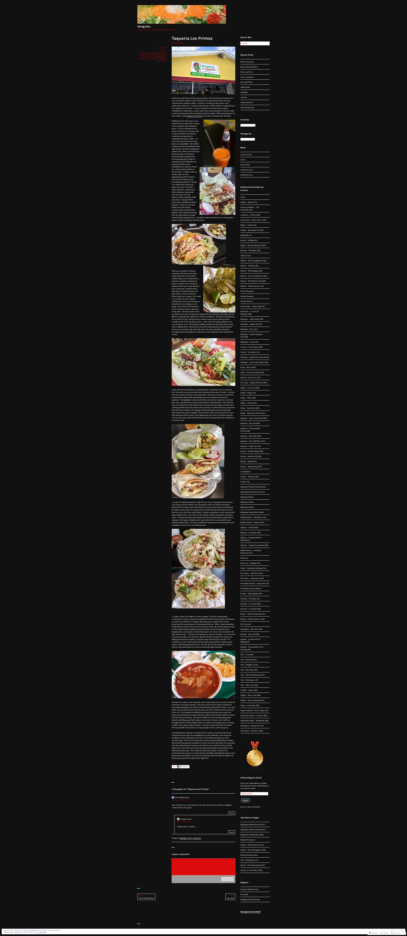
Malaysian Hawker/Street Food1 (252, 492)
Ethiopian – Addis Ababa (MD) (251, 319)
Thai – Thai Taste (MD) (249, 685)
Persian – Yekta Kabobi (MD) (251, 593)
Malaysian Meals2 (247, 502)
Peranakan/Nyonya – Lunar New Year (254, 583)
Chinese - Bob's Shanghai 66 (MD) (253, 850)
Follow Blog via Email (251, 778)
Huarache (148, 55)
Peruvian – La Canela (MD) (250, 604)
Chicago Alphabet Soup (249, 889)
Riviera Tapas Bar (247, 62)
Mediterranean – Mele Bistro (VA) (253, 517)
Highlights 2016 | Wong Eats (190, 838)
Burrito (148, 53)
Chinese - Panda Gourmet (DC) (252, 845)
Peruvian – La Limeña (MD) (250, 609)
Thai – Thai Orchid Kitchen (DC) (252, 675)
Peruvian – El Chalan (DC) (250, 598)
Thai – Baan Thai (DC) (248, 659)
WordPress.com (246, 175)
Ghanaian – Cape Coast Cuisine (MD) (254, 362)
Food (174, 43)
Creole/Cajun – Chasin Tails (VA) (252, 306)
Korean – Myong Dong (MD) (251, 466)
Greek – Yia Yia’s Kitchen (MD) (252, 372)
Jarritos (159, 55)
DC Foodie (244, 894)
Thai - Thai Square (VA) (249, 860)
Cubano (158, 53)
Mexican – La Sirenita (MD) (250, 532)
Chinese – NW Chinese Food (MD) (253, 281)
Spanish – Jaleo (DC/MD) (249, 634)
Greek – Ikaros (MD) (248, 367)
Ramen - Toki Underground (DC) (252, 865)
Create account (246, 154)
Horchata (142, 55)
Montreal (244, 558)
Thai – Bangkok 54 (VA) (249, 665)
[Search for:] (255, 43)
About (242, 197)
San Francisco (245, 624)
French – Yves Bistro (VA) (250, 352)
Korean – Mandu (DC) (248, 461)
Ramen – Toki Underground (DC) (252, 614)
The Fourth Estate (247, 107)
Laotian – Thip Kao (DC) (249, 476)
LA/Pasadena (245, 471)
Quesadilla (142, 59)
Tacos (148, 59)
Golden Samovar (246, 102)
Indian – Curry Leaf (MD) (249, 388)
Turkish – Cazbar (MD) (248, 690)
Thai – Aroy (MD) (246, 654)
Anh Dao (243, 97)
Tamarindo (154, 59)
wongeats (164, 50)
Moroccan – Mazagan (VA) (250, 563)
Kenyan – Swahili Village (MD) (251, 451)
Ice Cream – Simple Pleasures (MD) (253, 382)
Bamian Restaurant (247, 840)
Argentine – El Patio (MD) (250, 215)
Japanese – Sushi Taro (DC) (250, 446)
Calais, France (245, 255)
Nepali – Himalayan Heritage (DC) (253, 568)
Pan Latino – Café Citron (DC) (251, 573)
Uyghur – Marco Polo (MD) (250, 695)
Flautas (164, 53)
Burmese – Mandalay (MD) (250, 250)
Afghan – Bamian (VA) (248, 202)
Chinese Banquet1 (247, 291)
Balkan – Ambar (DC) (248, 225)
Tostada (164, 61)
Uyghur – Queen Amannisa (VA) (252, 700)
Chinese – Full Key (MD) (249, 266)
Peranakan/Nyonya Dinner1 (251, 588)
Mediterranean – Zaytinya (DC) (252, 522)
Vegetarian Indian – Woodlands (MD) (254, 720)
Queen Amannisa (246, 77)
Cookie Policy (42, 932)
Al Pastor (142, 53)
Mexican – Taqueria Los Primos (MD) (254, 545)
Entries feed (245, 165)
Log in (242, 159)
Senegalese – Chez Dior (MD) (251, 629)
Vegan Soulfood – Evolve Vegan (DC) (254, 710)
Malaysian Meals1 (247, 497)
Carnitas (153, 53)
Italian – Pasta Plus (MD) (249, 408)
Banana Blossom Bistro (249, 67)
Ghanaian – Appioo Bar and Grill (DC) (254, 357)
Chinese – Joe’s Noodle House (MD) (253, 276)
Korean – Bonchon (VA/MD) (250, 456)
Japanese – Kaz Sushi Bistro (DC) (252, 441)
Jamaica (154, 55)
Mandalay (244, 92)
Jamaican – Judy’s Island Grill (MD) (253, 418)
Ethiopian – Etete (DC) (248, 329)
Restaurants (181, 43)
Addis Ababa (245, 87)
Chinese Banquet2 (247, 296)
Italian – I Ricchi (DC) (248, 403)
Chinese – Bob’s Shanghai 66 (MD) (253, 260)
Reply (232, 813)
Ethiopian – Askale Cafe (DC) (251, 324)
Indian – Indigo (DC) (248, 393)
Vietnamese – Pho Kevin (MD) (251, 731)
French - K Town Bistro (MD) (251, 870)
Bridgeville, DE (246, 235)
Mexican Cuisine (155, 57)
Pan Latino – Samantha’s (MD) (252, 578)
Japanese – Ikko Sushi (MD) (250, 436)
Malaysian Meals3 (247, 507)
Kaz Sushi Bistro (246, 82)
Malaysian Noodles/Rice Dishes (252, 512)
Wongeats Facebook (250, 911)
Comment (227, 879)
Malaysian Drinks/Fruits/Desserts (253, 487)
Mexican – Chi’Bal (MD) (249, 527)
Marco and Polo (246, 72)
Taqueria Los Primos (194, 116)
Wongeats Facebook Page (250, 899)
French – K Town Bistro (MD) (251, 347)
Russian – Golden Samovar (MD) (252, 619)
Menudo (147, 57)
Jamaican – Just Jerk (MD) (250, 423)
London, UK (244, 482)
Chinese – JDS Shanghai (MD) (251, 271)
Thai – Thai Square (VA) (249, 680)
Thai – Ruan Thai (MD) (248, 670)
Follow (245, 800)
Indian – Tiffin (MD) (248, 398)
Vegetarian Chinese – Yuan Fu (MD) (253, 715)
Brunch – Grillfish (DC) (249, 240)
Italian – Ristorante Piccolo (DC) (252, 413)
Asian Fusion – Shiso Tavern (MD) (253, 220)
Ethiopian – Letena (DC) (249, 342)
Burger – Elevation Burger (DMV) (253, 245)
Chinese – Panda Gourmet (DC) (252, 286)
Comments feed (246, 170)
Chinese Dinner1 (246, 301)
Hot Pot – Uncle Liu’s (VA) (250, 377)
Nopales (163, 57)
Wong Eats (144, 26)
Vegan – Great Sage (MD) (249, 705)
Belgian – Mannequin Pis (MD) (251, 230)
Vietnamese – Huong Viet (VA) (252, 726)
